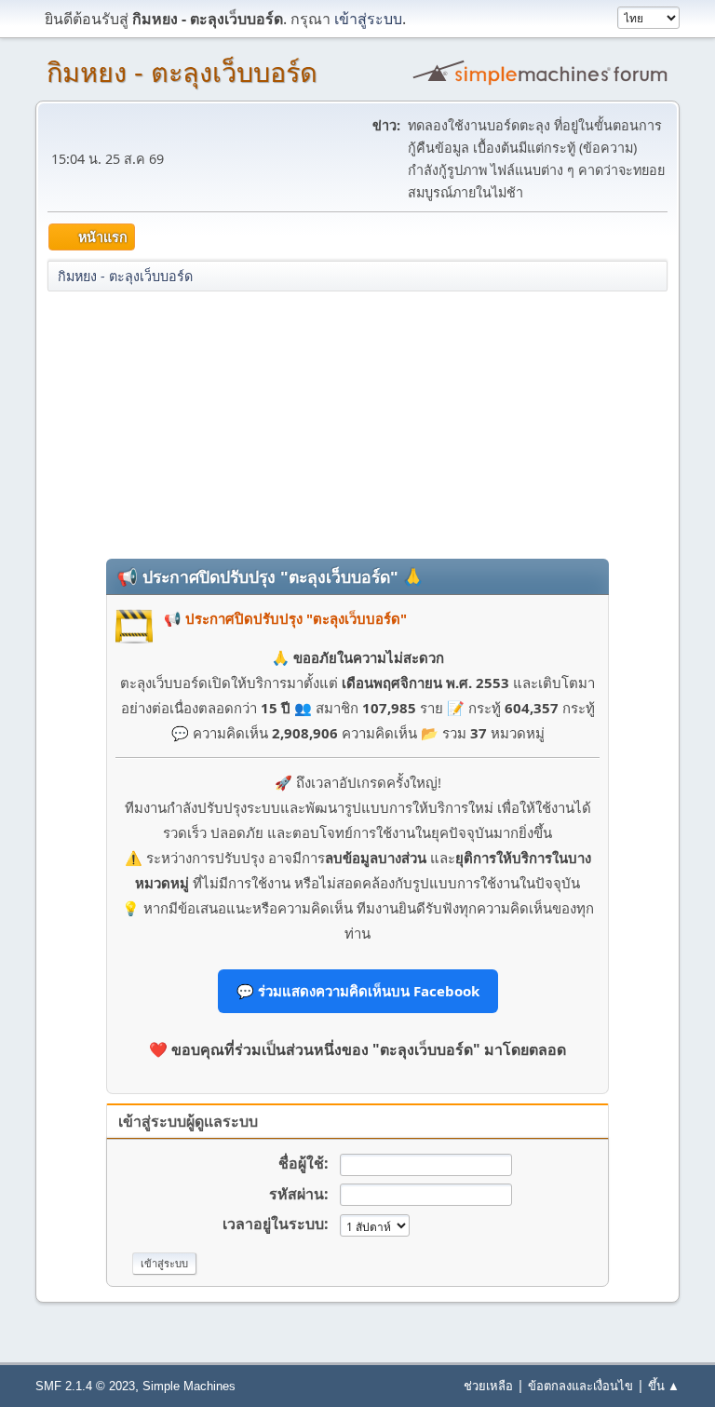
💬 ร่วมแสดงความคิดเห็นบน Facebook (357, 990)
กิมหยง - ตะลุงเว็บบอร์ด (182, 73)
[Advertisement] (357, 423)
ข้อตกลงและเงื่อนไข (580, 1385)
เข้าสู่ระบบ (368, 18)
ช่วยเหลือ (488, 1385)
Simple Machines (189, 1386)
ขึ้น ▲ (664, 1385)
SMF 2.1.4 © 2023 (85, 1386)
